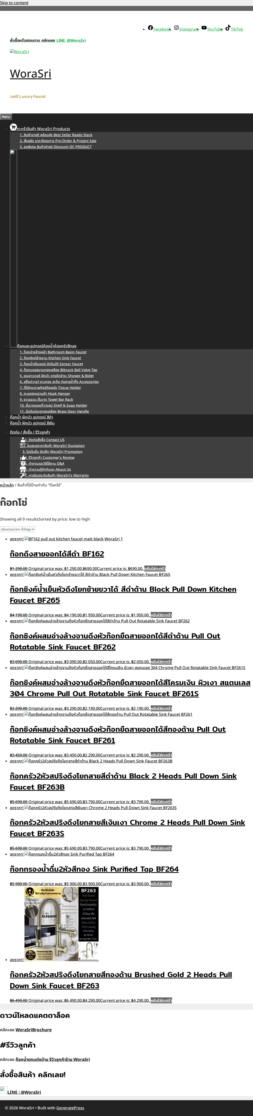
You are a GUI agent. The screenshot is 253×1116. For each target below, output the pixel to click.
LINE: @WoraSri (70, 40)
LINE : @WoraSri (24, 1092)
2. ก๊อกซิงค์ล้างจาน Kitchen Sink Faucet (50, 358)
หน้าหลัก (7, 485)
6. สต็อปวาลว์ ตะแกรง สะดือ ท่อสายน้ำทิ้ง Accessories (59, 381)
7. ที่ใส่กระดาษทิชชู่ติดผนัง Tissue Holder (50, 387)
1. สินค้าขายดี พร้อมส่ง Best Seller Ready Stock (56, 135)
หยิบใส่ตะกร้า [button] (155, 568)
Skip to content (14, 3)
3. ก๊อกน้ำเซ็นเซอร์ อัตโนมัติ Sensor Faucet (51, 364)
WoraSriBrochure (34, 1030)
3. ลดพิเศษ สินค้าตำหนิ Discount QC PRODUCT (56, 146)
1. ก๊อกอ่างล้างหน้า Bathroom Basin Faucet (53, 352)
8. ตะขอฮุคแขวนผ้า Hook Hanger (45, 393)
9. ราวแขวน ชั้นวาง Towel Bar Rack (46, 399)
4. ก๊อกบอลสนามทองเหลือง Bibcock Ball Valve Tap (58, 370)
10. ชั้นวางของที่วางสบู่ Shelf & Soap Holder (53, 405)
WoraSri (30, 74)
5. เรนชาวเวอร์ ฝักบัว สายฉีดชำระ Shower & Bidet (57, 376)
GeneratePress (70, 1108)
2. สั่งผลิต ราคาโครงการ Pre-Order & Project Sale (58, 141)
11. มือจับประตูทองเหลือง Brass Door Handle (54, 411)
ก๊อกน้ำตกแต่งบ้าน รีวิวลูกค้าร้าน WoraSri (53, 1059)
